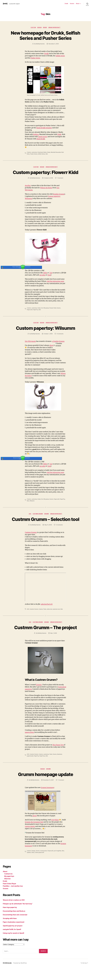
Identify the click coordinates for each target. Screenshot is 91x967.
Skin (47, 154)
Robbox (36, 134)
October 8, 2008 (48, 178)
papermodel (30, 756)
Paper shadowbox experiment (13, 922)
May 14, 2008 (48, 525)
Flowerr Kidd (52, 308)
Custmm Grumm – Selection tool (45, 519)
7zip (50, 273)
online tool (49, 609)
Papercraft (29, 309)
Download (40, 152)
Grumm (72, 3)
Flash (44, 609)
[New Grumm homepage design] (45, 801)
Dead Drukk (41, 139)
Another (28, 186)
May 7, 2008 (53, 633)
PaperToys (42, 756)
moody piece (43, 850)
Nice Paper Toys (58, 745)
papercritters (29, 732)
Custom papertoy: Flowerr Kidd (45, 172)
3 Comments (60, 333)
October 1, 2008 (48, 333)
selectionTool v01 (47, 604)
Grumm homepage (47, 788)
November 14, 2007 (48, 780)
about (35, 816)
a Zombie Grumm (58, 341)
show (51, 345)
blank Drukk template (44, 128)
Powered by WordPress (20, 963)
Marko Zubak (46, 152)
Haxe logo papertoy (10, 907)
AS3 (30, 513)
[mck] (5, 3)
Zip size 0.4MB (21, 458)
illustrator (59, 754)
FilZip (45, 273)
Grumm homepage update (45, 774)
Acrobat (42, 275)
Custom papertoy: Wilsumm (45, 328)
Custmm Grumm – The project (45, 627)
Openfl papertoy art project (12, 926)
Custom (33, 27)
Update (29, 852)
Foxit (49, 275)
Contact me (8, 874)
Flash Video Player (9, 884)
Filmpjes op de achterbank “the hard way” (18, 904)
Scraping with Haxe (10, 918)
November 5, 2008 (54, 43)
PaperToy (35, 309)
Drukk (66, 3)
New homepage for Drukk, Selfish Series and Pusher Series (45, 35)
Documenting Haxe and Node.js (14, 911)
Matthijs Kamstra (40, 43)
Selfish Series (60, 56)
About (77, 3)
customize (34, 152)
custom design (30, 826)
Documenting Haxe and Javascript (15, 915)
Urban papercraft (54, 27)
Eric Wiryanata (45, 308)
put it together (57, 850)
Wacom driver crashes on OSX (14, 900)
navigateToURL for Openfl (12, 929)
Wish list (7, 879)
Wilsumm (32, 501)
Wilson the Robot (46, 188)
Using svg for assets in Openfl (13, 933)
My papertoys (9, 876)
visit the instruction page (55, 281)
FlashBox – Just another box (13, 886)
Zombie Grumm (58, 194)
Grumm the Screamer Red (34, 822)
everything (55, 820)
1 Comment (60, 178)
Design (39, 27)
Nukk (59, 134)
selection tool (56, 609)
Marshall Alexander (56, 152)
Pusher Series (35, 58)
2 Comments (59, 525)
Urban (32, 852)
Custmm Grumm (38, 513)
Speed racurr (42, 137)
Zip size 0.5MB (21, 267)
